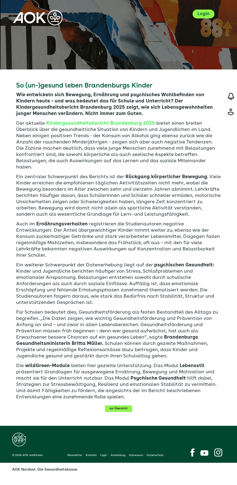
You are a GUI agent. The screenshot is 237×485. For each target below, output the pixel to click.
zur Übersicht (118, 408)
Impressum (136, 455)
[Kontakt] (231, 112)
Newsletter (74, 455)
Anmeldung (118, 455)
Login (103, 455)
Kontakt (91, 455)
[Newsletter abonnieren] (231, 96)
